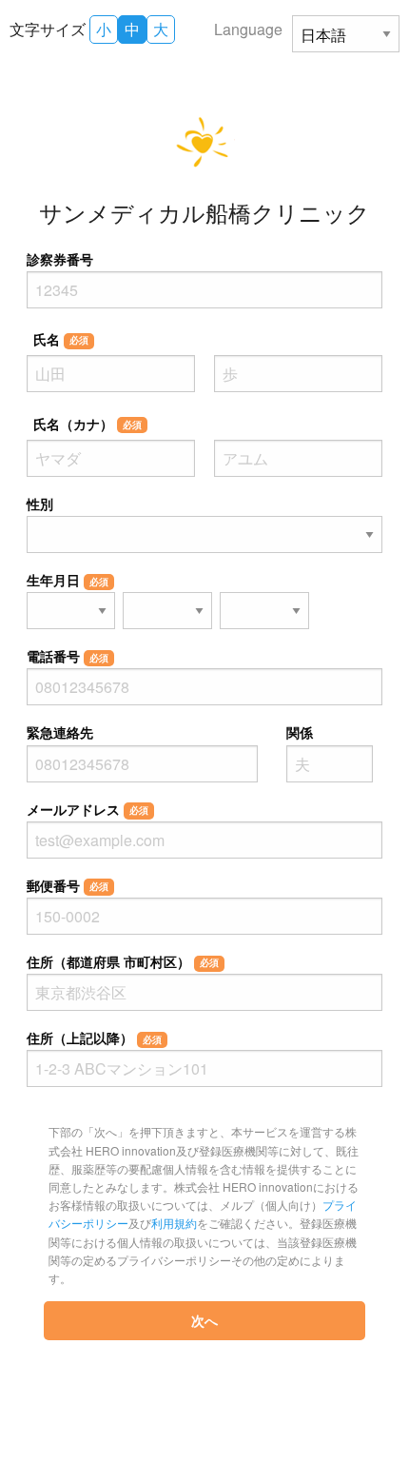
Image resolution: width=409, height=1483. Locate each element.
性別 (40, 503)
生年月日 (67, 579)
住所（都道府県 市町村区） (123, 961)
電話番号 (67, 655)
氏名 (60, 338)
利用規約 (174, 1223)
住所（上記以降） (94, 1037)
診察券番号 (60, 258)
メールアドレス (87, 809)
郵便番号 (67, 885)
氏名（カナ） (87, 423)
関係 (299, 732)
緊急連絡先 (60, 732)
